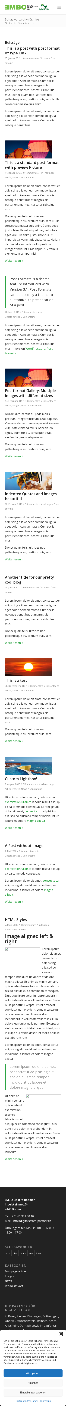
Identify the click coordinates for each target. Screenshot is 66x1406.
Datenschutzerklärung (27, 1400)
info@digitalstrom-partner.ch (31, 1221)
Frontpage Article (15, 1271)
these (38, 1253)
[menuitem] (59, 7)
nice (15, 1253)
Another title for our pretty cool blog (29, 579)
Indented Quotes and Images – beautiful (32, 496)
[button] (60, 1334)
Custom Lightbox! (21, 778)
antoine (9, 62)
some (23, 1253)
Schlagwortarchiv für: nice (22, 19)
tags (31, 1253)
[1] (28, 766)
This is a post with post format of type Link (32, 50)
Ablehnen (33, 1382)
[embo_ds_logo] (27, 7)
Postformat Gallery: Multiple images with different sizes (30, 393)
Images (16, 405)
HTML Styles (16, 919)
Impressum (45, 1400)
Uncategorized (12, 316)
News (47, 58)
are (8, 1253)
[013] (28, 667)
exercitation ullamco (18, 802)
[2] (28, 149)
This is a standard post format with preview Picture (32, 165)
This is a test (16, 680)
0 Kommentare (31, 58)
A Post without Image (24, 845)
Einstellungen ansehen (33, 1392)
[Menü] (59, 7)
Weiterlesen (13, 261)
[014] (28, 481)
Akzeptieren (33, 1373)
